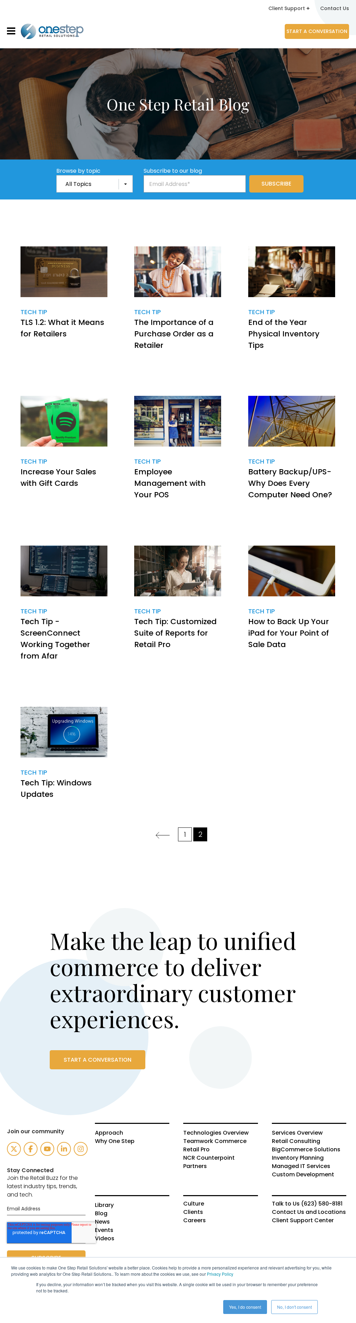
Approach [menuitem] (109, 1132)
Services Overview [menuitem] (297, 1132)
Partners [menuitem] (195, 1166)
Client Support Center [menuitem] (303, 1220)
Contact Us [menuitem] (334, 8)
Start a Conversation (316, 31)
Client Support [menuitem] (286, 8)
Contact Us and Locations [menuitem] (309, 1212)
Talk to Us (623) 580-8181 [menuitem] (307, 1203)
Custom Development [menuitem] (303, 1174)
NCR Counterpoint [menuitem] (209, 1157)
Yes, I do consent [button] (245, 1307)
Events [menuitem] (104, 1230)
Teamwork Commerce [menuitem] (214, 1141)
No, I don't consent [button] (294, 1307)
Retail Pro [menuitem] (196, 1149)
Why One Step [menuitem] (115, 1141)
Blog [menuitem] (101, 1213)
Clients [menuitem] (193, 1212)
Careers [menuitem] (194, 1220)
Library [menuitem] (104, 1205)
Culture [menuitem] (193, 1203)
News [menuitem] (102, 1221)
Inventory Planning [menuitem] (298, 1157)
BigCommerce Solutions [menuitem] (306, 1149)
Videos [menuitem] (104, 1238)
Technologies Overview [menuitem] (216, 1132)
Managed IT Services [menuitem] (301, 1166)
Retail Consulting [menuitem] (296, 1141)
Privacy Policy (220, 1274)
